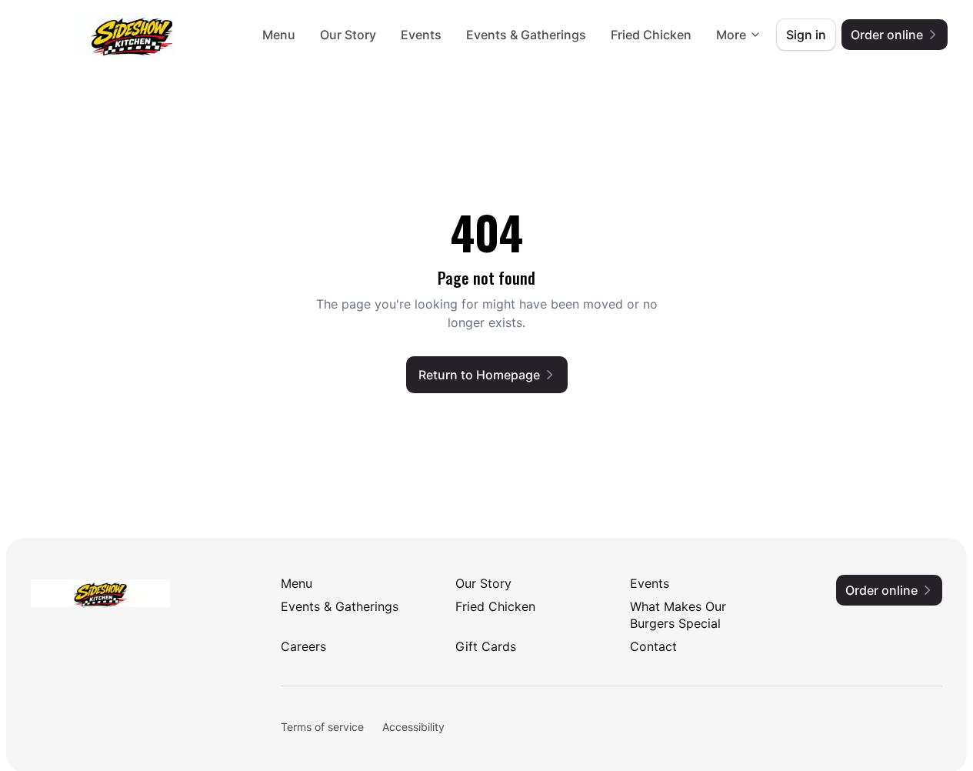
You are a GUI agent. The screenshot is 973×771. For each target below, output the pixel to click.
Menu (278, 34)
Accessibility (413, 726)
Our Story (348, 34)
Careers (303, 646)
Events (421, 34)
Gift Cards (485, 646)
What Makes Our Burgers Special (678, 615)
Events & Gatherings (526, 34)
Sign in (806, 34)
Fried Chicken (651, 34)
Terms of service (322, 726)
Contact (653, 646)
